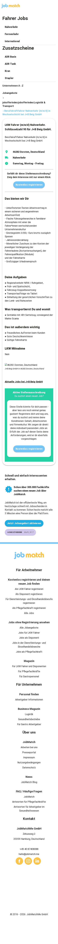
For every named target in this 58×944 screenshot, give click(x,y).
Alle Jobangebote (29, 627)
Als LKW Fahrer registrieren (29, 589)
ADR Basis (10, 56)
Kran (7, 71)
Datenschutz (29, 767)
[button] (29, 27)
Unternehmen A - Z (12, 85)
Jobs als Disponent (29, 637)
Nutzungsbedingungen (29, 762)
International (12, 41)
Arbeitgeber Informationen (29, 699)
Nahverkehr (11, 27)
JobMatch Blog (29, 782)
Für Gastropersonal (29, 676)
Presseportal (29, 752)
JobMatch (29, 796)
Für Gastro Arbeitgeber (29, 724)
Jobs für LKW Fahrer (29, 632)
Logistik (29, 714)
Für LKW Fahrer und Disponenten (29, 666)
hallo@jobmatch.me (29, 854)
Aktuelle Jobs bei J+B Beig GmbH (24, 381)
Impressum (29, 757)
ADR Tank (10, 63)
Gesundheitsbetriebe (29, 719)
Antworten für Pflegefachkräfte (29, 801)
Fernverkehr (12, 34)
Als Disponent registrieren (29, 594)
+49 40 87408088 (29, 849)
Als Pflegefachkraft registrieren (29, 608)
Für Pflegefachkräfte (29, 671)
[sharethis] (19, 861)
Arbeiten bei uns (29, 747)
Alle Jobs (29, 613)
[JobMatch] (10, 6)
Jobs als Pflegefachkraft (29, 651)
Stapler (9, 78)
